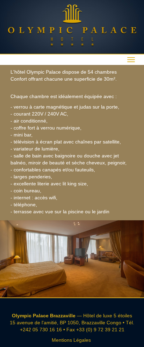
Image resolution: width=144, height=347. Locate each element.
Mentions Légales (71, 340)
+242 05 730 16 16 (41, 329)
